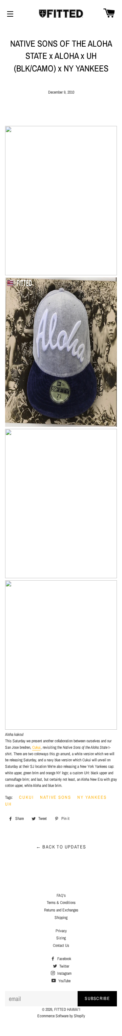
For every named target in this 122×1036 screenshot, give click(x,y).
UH (8, 804)
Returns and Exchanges (61, 910)
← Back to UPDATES (61, 847)
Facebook (63, 958)
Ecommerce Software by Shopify (61, 1016)
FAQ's (61, 895)
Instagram (64, 973)
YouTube (63, 981)
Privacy (61, 931)
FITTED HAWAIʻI (67, 1009)
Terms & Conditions (61, 902)
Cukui (36, 747)
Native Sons (55, 797)
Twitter (63, 966)
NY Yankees (92, 797)
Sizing (61, 938)
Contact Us (61, 945)
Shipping (61, 917)
